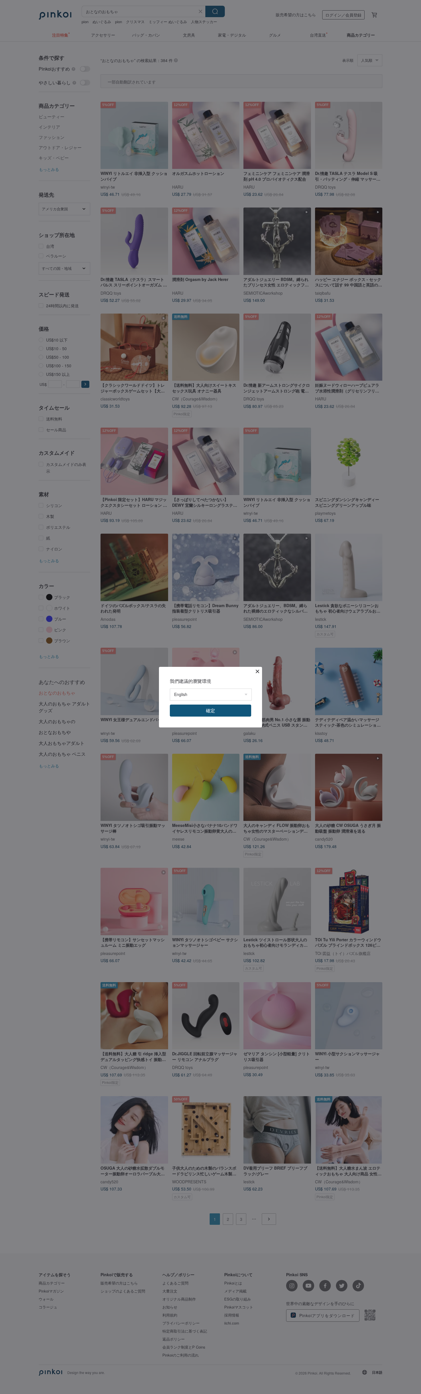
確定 (210, 710)
